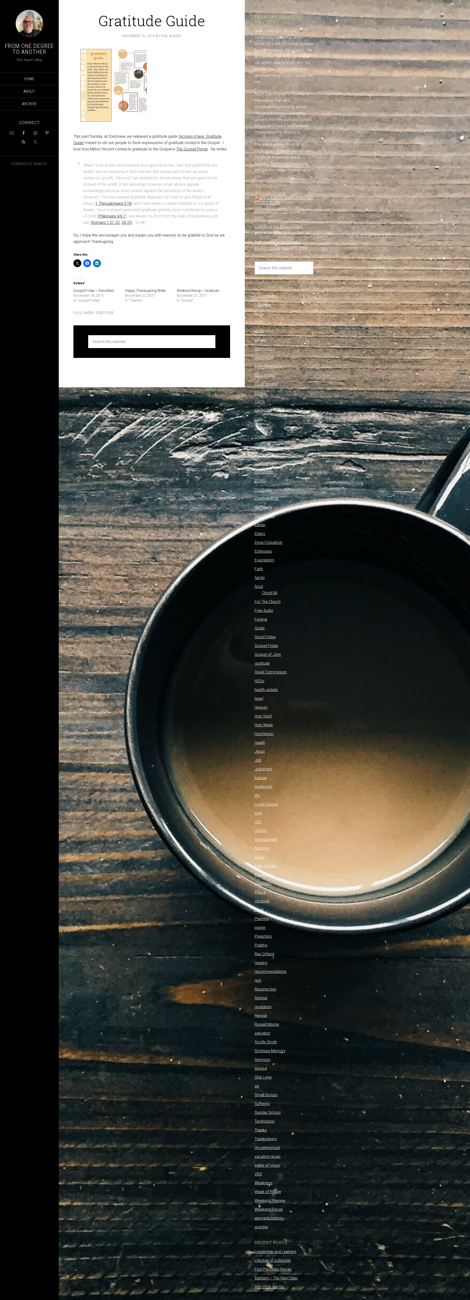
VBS (258, 1174)
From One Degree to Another (29, 49)
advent (260, 340)
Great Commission (271, 672)
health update (266, 689)
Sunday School (268, 1112)
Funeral (261, 619)
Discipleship (265, 516)
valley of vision (267, 1165)
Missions (262, 848)
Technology (265, 1121)
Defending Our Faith (271, 211)
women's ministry (269, 1218)
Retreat (261, 998)
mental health (266, 839)
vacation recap (268, 1156)
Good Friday (265, 637)
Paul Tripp (263, 883)
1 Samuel (263, 304)
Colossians (264, 445)
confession (264, 472)
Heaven (261, 707)
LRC (258, 822)
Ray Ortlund (264, 954)
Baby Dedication (269, 366)
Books (260, 392)
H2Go (259, 681)
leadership (263, 786)
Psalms (261, 945)
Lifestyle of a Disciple (273, 1260)
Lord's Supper (266, 804)
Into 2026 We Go (269, 1287)
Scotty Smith (266, 1042)
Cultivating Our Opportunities (279, 227)
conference (264, 454)
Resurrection (265, 989)
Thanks (261, 1130)
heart (259, 698)
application (264, 357)
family (260, 577)
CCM (259, 419)
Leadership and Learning (275, 1251)
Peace (260, 892)
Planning (262, 918)
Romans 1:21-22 (105, 222)
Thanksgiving (266, 1139)
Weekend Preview (270, 1200)
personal (262, 901)
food (259, 586)
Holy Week (264, 725)
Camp (260, 401)
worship (261, 1227)
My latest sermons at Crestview (284, 200)
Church (260, 436)
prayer (260, 927)
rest (258, 980)
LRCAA (260, 830)
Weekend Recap (269, 1209)
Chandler (262, 428)
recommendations (270, 971)
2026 (259, 322)
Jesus (260, 751)
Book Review (266, 384)
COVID (260, 481)
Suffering (262, 1103)
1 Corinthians (266, 296)
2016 (259, 313)
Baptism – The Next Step (276, 1278)
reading (261, 962)
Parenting (263, 874)
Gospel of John (268, 654)
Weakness (263, 1183)
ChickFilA (269, 593)
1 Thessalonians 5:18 (113, 203)
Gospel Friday (266, 645)
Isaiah (260, 742)
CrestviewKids (267, 498)
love (258, 813)
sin (257, 1086)
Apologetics (265, 348)
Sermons (262, 1059)
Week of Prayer (268, 1191)
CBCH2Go (263, 410)
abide (259, 331)
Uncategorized (267, 1147)
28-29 (126, 222)
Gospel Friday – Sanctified (93, 291)
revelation (263, 1006)
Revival (261, 1015)
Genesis (40, 164)
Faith (259, 569)
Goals (260, 628)
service (261, 1068)
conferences (265, 463)
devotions (263, 507)
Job (258, 760)
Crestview (263, 489)
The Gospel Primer (192, 149)
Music (260, 857)
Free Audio (264, 610)
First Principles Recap (273, 1269)
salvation (262, 1033)
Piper (259, 910)
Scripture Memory (270, 1051)
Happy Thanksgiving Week (145, 291)
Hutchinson (264, 733)
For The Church (268, 601)
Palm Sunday (266, 866)
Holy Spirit (263, 716)
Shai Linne (263, 1077)
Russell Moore (267, 1024)
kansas (261, 777)
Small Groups (266, 1095)
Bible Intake (265, 375)
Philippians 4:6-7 (112, 216)
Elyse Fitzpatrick (268, 542)
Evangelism (264, 560)
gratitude (105, 313)
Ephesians (263, 551)
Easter (260, 525)
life (257, 795)
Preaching (263, 936)
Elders (260, 533)
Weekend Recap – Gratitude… (199, 291)
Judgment (263, 769)
